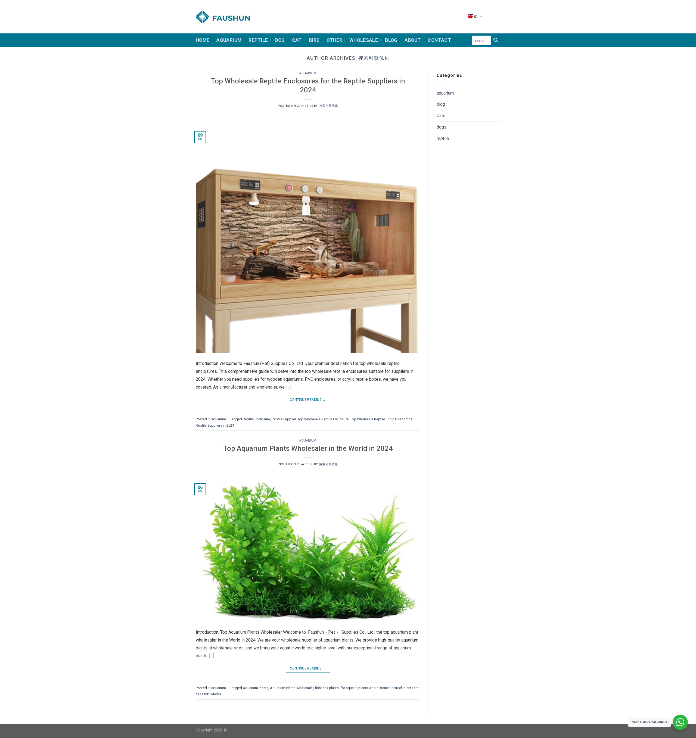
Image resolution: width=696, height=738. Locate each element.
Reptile (258, 40)
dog (280, 40)
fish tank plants (327, 688)
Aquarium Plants (255, 688)
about (413, 40)
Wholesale (363, 40)
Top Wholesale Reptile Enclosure (323, 419)
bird (314, 40)
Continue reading (308, 400)
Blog (391, 40)
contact (439, 40)
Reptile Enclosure (256, 419)
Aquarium (228, 40)
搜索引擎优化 (373, 58)
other (334, 40)
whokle (216, 694)
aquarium (307, 73)
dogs (441, 127)
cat (297, 40)
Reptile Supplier (284, 419)
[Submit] (495, 40)
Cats (441, 115)
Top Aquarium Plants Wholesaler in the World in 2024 (308, 448)
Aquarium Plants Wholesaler (291, 688)
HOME (202, 40)
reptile (443, 138)
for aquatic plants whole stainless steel (371, 688)
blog (441, 104)
